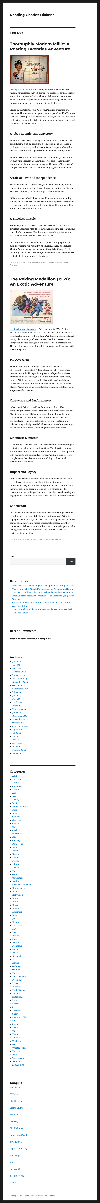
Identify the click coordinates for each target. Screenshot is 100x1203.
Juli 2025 (16, 692)
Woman (16, 1061)
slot (12, 1162)
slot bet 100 (15, 1087)
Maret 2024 (18, 746)
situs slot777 (16, 1142)
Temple (16, 1037)
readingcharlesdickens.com (22, 89)
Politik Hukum (19, 976)
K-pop (15, 922)
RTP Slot (14, 1094)
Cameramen (18, 820)
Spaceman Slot (19, 1017)
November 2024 (20, 719)
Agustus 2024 (18, 729)
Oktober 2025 (19, 685)
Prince (15, 983)
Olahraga (16, 966)
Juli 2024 (16, 733)
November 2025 (20, 682)
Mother (16, 942)
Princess (16, 986)
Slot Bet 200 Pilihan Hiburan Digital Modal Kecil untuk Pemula (42, 592)
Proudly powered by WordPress (43, 1196)
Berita (15, 803)
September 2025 (20, 689)
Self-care (16, 1010)
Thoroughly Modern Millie (58, 262)
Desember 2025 (19, 678)
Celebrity (16, 830)
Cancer (15, 823)
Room (15, 1000)
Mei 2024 (16, 740)
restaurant (17, 997)
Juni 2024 (17, 736)
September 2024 (20, 726)
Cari (12, 556)
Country (16, 840)
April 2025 (17, 702)
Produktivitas (18, 990)
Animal (15, 782)
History (16, 891)
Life (14, 932)
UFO (14, 1044)
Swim (15, 1027)
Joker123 (14, 1121)
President (17, 980)
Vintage (16, 1051)
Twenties (13, 265)
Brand (15, 813)
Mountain (17, 946)
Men (14, 939)
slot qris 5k (15, 1155)
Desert (15, 850)
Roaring (44, 262)
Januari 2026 (18, 675)
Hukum (16, 908)
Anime (15, 789)
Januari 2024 (18, 753)
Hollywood (17, 895)
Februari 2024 (19, 750)
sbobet (13, 1182)
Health (15, 881)
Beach (15, 796)
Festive (15, 861)
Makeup (16, 935)
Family (15, 857)
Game (15, 874)
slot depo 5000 (17, 1176)
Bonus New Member (19, 1135)
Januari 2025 (18, 712)
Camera (16, 816)
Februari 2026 (19, 672)
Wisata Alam (18, 1058)
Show (15, 1014)
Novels (15, 963)
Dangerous (17, 844)
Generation (17, 878)
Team (15, 1034)
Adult (15, 776)
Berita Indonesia (20, 806)
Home (15, 898)
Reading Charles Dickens (32, 15)
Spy (14, 1020)
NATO (15, 959)
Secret (15, 1007)
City (14, 837)
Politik (15, 973)
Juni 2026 (17, 665)
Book (14, 810)
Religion (16, 993)
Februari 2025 (19, 709)
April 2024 (17, 743)
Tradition (16, 1041)
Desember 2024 (19, 716)
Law (14, 929)
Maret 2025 (18, 706)
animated (17, 786)
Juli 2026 (16, 661)
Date (14, 847)
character (16, 833)
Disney (15, 854)
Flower (15, 867)
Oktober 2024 (19, 723)
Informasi (17, 912)
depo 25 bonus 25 (18, 1148)
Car (13, 827)
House (15, 905)
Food (14, 871)
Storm (15, 1024)
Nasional (16, 956)
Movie (22, 262)
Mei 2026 (16, 668)
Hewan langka (19, 888)
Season (15, 1003)
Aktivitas (16, 779)
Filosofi (16, 864)
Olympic (16, 969)
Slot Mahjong (16, 1128)
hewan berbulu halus (22, 884)
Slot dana (14, 1114)
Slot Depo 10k (16, 1101)
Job (13, 918)
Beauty (15, 799)
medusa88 (15, 1169)
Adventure (36, 262)
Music (15, 952)
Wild (14, 1054)
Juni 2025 (17, 695)
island (15, 915)
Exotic (42, 539)
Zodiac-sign (18, 1065)
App (14, 793)
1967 (29, 262)
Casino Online (16, 1108)
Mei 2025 (16, 699)
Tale (14, 1031)
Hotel (15, 901)
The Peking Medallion (54, 539)
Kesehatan (17, 925)
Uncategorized (19, 1048)
